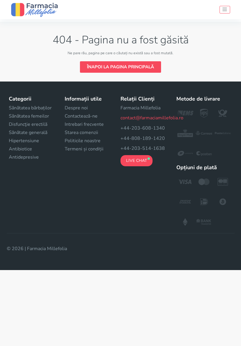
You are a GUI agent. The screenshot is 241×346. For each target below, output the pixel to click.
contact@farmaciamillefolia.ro (151, 118)
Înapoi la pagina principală (120, 67)
